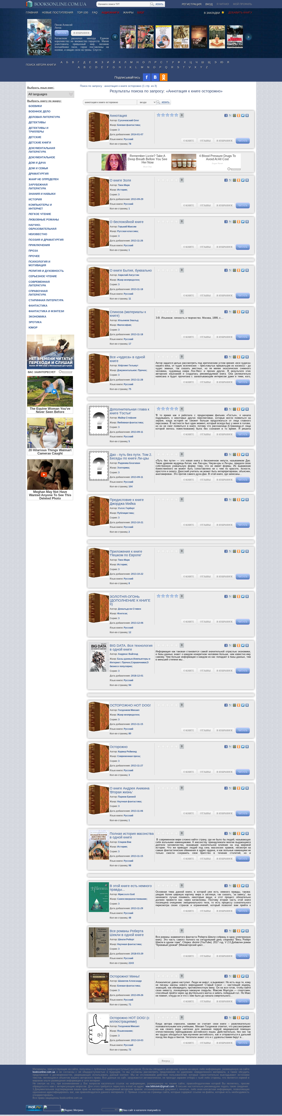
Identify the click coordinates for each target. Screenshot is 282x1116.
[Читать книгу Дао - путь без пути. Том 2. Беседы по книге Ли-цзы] (99, 479)
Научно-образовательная (42, 226)
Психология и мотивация (39, 263)
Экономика (37, 316)
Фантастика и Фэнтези (46, 311)
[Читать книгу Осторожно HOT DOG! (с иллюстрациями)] (99, 1043)
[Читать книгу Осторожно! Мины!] (99, 1001)
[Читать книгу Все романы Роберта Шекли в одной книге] (99, 956)
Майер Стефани (127, 417)
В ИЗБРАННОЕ (81, 33)
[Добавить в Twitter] (242, 115)
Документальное (42, 157)
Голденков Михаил (128, 710)
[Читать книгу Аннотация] (99, 140)
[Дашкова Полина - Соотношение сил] (235, 48)
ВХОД (209, 4)
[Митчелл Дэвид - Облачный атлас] (181, 48)
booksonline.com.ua (44, 1071)
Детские (35, 137)
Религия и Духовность (46, 270)
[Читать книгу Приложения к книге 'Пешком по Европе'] (99, 576)
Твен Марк (124, 185)
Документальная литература (42, 150)
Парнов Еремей (127, 796)
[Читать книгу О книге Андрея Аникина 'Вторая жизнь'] (99, 813)
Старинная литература (46, 300)
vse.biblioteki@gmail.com (160, 1086)
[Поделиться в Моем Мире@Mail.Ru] (234, 115)
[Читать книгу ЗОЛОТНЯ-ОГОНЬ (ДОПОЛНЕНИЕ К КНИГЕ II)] (99, 621)
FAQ (94, 12)
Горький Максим (127, 226)
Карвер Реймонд (127, 751)
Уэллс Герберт (126, 508)
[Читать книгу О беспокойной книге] (99, 247)
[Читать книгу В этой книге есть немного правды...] (99, 911)
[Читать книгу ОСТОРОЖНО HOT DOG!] (99, 730)
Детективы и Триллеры (38, 129)
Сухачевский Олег (128, 120)
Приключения (39, 245)
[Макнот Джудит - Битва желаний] (128, 48)
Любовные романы (44, 219)
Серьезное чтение (43, 276)
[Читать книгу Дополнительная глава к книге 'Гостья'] (99, 434)
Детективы (37, 122)
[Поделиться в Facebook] (226, 115)
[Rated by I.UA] (52, 1110)
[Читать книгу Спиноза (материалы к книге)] (99, 337)
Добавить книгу (240, 12)
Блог (140, 12)
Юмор (33, 327)
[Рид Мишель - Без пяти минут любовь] (164, 48)
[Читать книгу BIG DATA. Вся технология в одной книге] (99, 670)
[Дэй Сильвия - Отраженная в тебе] (199, 48)
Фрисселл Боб (126, 894)
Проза (33, 250)
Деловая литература (44, 117)
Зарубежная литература (38, 186)
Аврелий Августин (128, 275)
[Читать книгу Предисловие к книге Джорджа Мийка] (99, 525)
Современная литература (39, 283)
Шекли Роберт (126, 939)
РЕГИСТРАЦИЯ (191, 4)
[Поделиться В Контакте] (247, 115)
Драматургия (39, 173)
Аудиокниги (110, 12)
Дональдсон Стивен (129, 609)
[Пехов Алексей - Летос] (39, 54)
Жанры (128, 12)
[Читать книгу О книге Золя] (99, 205)
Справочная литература (38, 292)
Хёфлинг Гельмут (128, 365)
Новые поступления (57, 12)
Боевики (35, 106)
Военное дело (39, 111)
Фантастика (38, 305)
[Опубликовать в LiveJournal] (230, 115)
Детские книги (40, 142)
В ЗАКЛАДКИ (212, 12)
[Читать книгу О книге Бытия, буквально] (99, 295)
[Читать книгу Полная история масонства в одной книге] (99, 858)
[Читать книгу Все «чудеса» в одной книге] (99, 382)
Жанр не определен (44, 179)
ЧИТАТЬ (61, 33)
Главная (32, 12)
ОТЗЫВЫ (205, 140)
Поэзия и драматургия (46, 239)
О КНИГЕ (188, 140)
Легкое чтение (40, 214)
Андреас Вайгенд (128, 654)
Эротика (35, 322)
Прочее (34, 256)
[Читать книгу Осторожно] (99, 772)
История (35, 199)
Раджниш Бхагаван (129, 463)
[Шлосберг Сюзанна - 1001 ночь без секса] (217, 48)
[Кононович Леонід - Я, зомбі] (146, 48)
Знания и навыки (42, 193)
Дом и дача (37, 162)
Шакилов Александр (130, 981)
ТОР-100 (82, 12)
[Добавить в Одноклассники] (238, 115)
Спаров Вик (124, 842)
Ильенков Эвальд (128, 320)
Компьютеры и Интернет (40, 206)
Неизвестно (38, 234)
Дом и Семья (38, 168)
